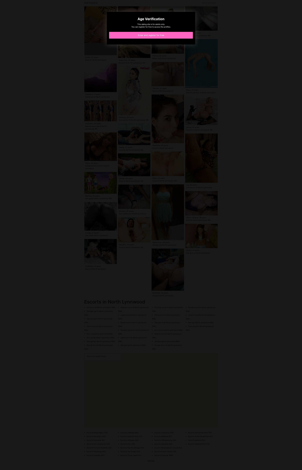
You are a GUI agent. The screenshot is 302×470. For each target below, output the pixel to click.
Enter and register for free (151, 35)
